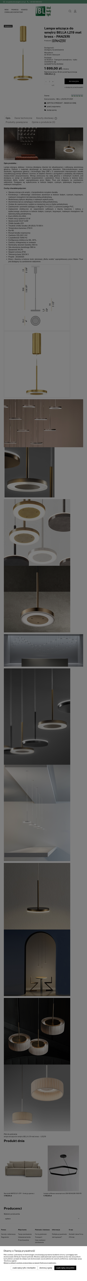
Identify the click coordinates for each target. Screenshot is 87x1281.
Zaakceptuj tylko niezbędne (24, 1268)
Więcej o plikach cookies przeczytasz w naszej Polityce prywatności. (30, 1263)
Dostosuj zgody (45, 1268)
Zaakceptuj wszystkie (65, 1268)
